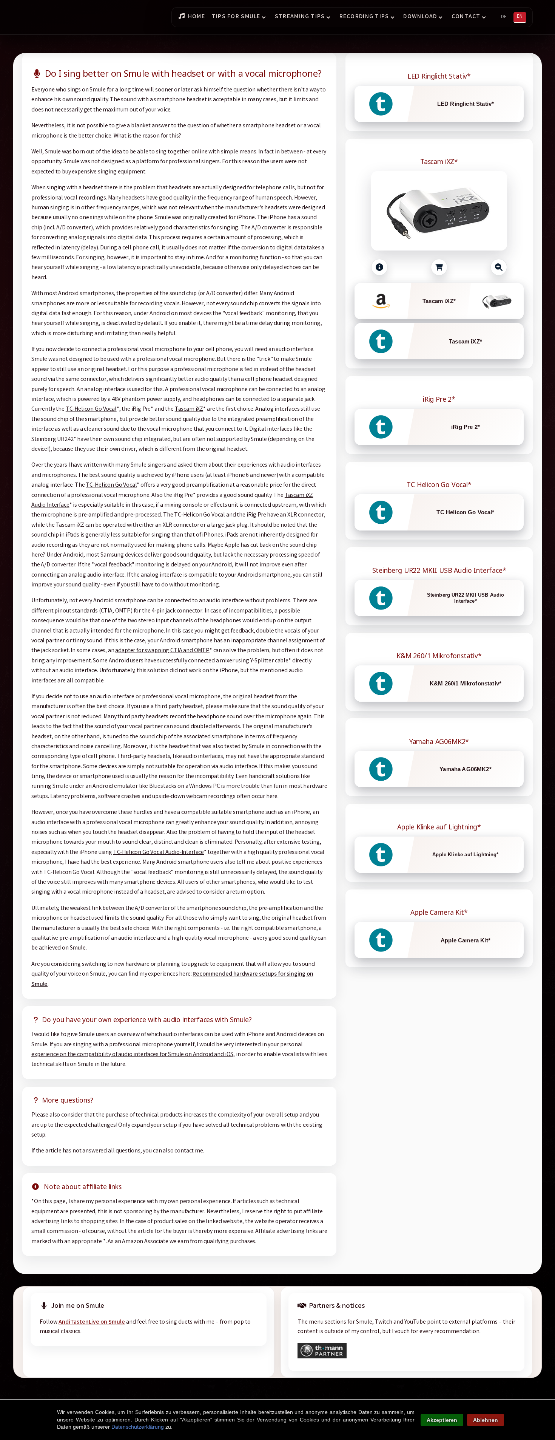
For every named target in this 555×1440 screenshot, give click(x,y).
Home (196, 16)
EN (520, 16)
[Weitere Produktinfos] (379, 267)
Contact (466, 16)
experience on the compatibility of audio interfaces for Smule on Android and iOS (132, 1054)
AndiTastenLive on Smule (92, 1322)
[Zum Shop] (439, 267)
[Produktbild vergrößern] (498, 267)
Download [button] (420, 16)
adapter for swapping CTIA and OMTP (162, 651)
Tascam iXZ (189, 409)
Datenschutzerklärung (137, 1427)
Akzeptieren (442, 1420)
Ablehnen (485, 1420)
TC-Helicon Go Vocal (91, 409)
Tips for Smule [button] (236, 16)
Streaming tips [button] (300, 16)
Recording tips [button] (364, 16)
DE (504, 17)
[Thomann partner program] (322, 1357)
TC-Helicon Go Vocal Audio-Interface (158, 852)
